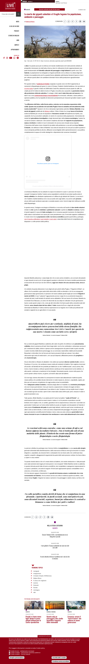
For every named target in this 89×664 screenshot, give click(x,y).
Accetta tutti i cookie (59, 657)
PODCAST (16, 31)
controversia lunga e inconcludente (46, 95)
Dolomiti (36, 585)
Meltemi (47, 111)
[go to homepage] (10, 6)
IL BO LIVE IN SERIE (14, 26)
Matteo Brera (37, 578)
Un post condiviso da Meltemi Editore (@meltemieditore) (47, 186)
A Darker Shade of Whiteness (42, 576)
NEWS (17, 22)
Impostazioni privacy (44, 636)
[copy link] (64, 21)
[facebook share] (76, 21)
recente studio (28, 88)
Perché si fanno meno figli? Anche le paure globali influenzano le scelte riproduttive (33, 619)
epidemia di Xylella (43, 84)
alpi (34, 592)
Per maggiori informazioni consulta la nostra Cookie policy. (27, 648)
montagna (36, 590)
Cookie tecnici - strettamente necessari (22, 651)
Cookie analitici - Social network (20, 654)
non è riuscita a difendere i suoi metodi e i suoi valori (40, 219)
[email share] (84, 21)
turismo (35, 583)
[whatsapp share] (68, 21)
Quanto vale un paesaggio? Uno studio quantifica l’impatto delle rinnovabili (55, 619)
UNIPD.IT (16, 45)
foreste (35, 587)
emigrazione (37, 573)
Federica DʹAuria (30, 21)
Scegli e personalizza (17, 657)
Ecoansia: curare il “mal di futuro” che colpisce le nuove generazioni (74, 619)
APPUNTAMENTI (15, 50)
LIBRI (17, 40)
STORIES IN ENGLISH (13, 36)
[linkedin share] (80, 21)
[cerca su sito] (18, 14)
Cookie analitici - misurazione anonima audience (25, 652)
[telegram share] (72, 21)
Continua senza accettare (60, 661)
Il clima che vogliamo (39, 580)
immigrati (36, 571)
